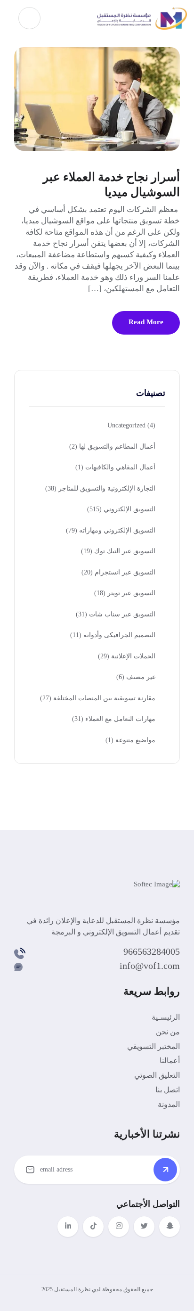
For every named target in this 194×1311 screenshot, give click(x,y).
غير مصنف (135, 676)
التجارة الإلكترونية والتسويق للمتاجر (100, 488)
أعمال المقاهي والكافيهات (115, 467)
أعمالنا (170, 1061)
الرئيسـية (166, 1017)
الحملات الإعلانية (126, 656)
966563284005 (151, 951)
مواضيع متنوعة (130, 740)
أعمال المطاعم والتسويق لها (112, 446)
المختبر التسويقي (153, 1046)
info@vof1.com (150, 965)
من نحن (168, 1032)
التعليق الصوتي (157, 1075)
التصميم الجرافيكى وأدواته (112, 635)
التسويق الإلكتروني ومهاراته (110, 530)
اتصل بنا (167, 1090)
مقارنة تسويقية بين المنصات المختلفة (97, 698)
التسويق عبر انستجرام (118, 572)
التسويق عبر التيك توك (118, 551)
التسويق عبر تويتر (124, 593)
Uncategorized (131, 425)
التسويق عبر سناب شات (115, 614)
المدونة (169, 1104)
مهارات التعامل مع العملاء (113, 718)
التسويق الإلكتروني (121, 509)
